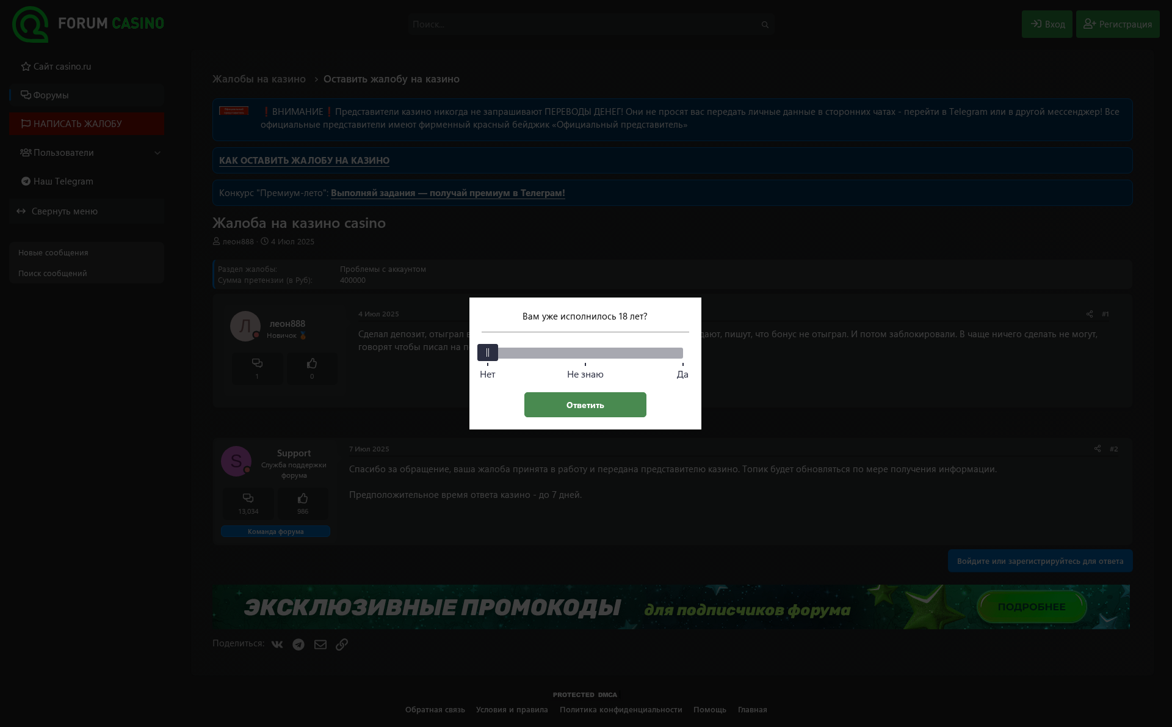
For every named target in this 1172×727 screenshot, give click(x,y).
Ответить (585, 405)
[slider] (487, 352)
